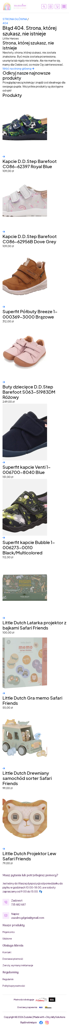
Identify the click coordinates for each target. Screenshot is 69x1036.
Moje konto (9, 931)
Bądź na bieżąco (28, 1022)
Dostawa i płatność (13, 958)
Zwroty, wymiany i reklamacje (18, 965)
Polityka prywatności (14, 985)
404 (5, 23)
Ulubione (7, 938)
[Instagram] (47, 1022)
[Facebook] (41, 1022)
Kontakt (7, 952)
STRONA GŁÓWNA (15, 19)
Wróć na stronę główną (17, 68)
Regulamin (8, 979)
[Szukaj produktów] (43, 6)
